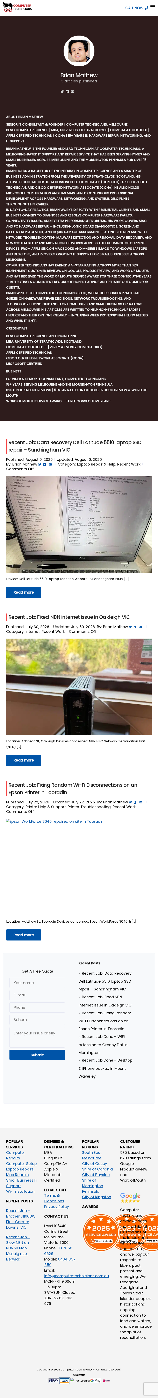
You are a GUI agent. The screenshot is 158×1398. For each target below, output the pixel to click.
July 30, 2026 (37, 626)
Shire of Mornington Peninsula (92, 1186)
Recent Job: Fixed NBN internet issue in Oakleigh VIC (69, 617)
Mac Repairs (17, 1174)
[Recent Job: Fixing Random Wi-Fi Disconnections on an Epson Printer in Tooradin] (79, 873)
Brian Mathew (24, 464)
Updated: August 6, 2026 (79, 459)
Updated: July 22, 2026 (74, 802)
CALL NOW (135, 7)
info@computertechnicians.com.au (76, 1275)
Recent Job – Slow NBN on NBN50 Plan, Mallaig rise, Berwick (18, 1248)
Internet (33, 631)
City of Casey (94, 1163)
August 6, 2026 (39, 459)
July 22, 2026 (37, 802)
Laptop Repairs (20, 1169)
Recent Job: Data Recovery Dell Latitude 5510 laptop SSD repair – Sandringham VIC (105, 981)
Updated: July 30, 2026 (74, 626)
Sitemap (79, 1375)
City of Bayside (96, 1174)
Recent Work (129, 464)
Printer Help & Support (46, 806)
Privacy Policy (56, 1206)
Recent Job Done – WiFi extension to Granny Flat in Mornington (103, 1044)
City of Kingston (96, 1196)
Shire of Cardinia (97, 1169)
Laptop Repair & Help (96, 464)
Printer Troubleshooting (89, 806)
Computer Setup (21, 1163)
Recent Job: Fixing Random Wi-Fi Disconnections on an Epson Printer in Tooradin (105, 1021)
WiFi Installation (20, 1191)
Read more (24, 592)
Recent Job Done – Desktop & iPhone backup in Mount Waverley (105, 1068)
